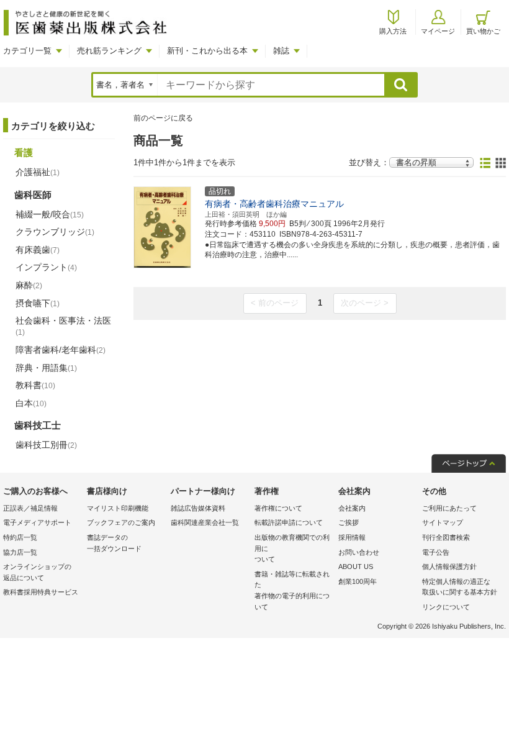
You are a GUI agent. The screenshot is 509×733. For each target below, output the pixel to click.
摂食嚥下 (38, 303)
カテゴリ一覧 (27, 50)
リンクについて (446, 607)
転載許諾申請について (288, 522)
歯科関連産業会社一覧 (205, 522)
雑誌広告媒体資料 (198, 508)
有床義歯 (38, 250)
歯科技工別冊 (46, 445)
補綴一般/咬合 (50, 214)
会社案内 (352, 508)
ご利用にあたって (449, 508)
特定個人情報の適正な (459, 587)
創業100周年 (357, 581)
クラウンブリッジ (55, 232)
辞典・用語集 (46, 368)
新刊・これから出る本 (207, 50)
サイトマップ (442, 522)
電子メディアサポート (37, 522)
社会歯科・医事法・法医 (63, 326)
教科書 (35, 385)
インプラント (46, 267)
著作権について (278, 508)
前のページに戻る (163, 118)
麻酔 (29, 285)
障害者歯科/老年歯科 (61, 350)
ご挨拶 (348, 522)
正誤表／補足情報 (30, 508)
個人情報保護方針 (449, 566)
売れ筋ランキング (109, 50)
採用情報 (352, 537)
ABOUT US (355, 566)
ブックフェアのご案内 (121, 522)
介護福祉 (38, 172)
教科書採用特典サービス (40, 592)
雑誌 (281, 50)
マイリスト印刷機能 (117, 508)
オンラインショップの (37, 572)
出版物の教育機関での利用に (292, 548)
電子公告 (435, 552)
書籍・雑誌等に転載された (292, 590)
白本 (31, 403)
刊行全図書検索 (446, 537)
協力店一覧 (20, 552)
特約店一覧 (20, 537)
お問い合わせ (358, 552)
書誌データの (114, 543)
